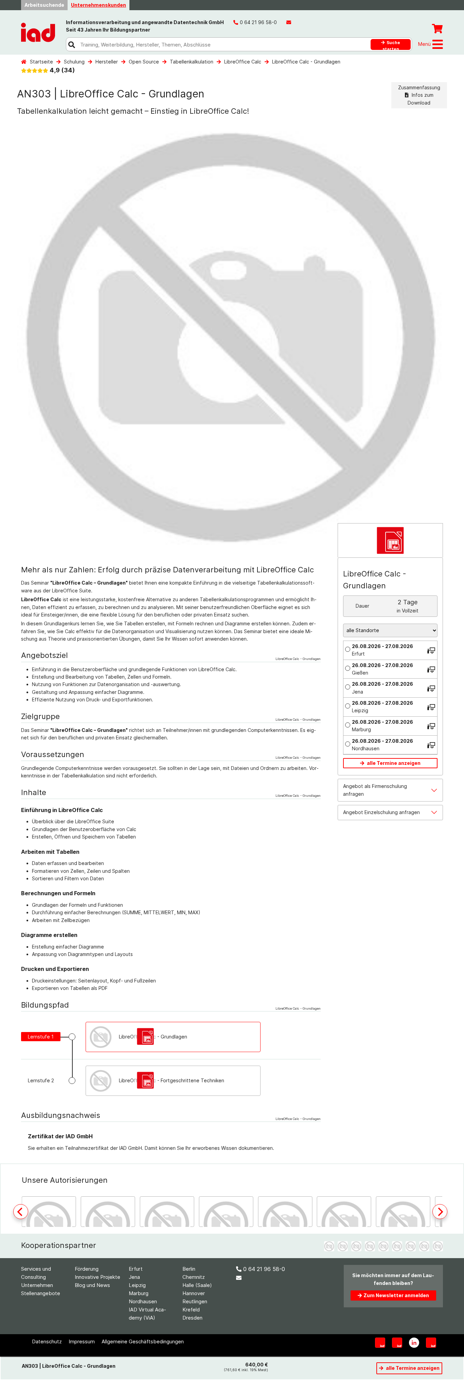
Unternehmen (37, 1285)
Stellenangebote (40, 1293)
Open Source (144, 62)
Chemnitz (193, 1277)
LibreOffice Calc (242, 62)
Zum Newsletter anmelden (396, 1295)
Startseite (41, 62)
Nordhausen (143, 1301)
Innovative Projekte (97, 1277)
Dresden (192, 1317)
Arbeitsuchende (44, 5)
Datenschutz (47, 1341)
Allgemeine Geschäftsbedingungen (143, 1341)
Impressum (82, 1341)
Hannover (193, 1293)
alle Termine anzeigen (393, 763)
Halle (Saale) (197, 1285)
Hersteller (106, 62)
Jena (134, 1277)
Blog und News (92, 1285)
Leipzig (137, 1285)
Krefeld (191, 1309)
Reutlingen (194, 1301)
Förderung (87, 1269)
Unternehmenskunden (98, 5)
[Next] (439, 1211)
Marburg (138, 1293)
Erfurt (136, 1269)
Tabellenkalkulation (191, 62)
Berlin (188, 1269)
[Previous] (20, 1211)
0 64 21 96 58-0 (264, 1269)
